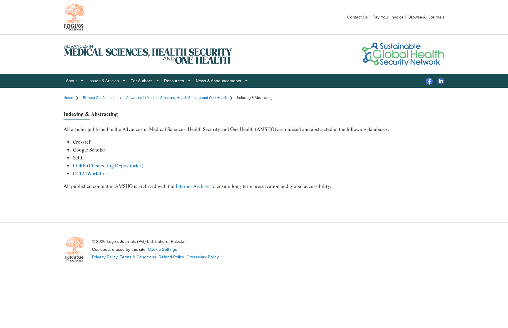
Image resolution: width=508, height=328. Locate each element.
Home (68, 98)
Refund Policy (171, 257)
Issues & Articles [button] (103, 80)
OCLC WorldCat (90, 173)
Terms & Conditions (138, 257)
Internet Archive (193, 186)
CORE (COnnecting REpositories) (108, 165)
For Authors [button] (141, 80)
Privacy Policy (105, 257)
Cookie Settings (162, 249)
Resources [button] (174, 80)
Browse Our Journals (99, 98)
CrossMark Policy (202, 257)
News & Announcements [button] (218, 80)
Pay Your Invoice (388, 17)
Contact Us (357, 17)
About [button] (71, 80)
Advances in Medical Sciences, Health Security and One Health (176, 98)
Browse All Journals (426, 17)
